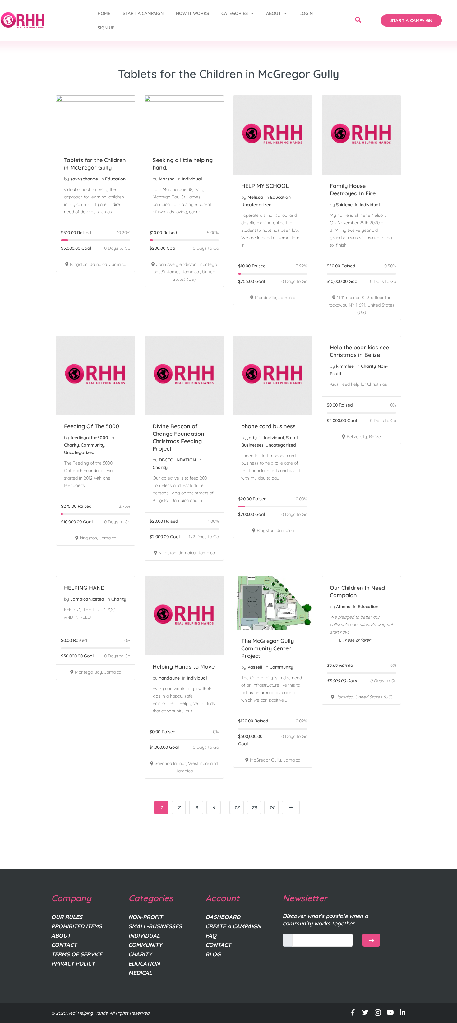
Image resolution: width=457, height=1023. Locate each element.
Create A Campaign (233, 926)
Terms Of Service (76, 954)
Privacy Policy (73, 963)
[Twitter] (365, 1012)
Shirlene (344, 204)
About (273, 13)
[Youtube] (390, 1012)
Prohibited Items (76, 926)
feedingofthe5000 (89, 437)
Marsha (167, 179)
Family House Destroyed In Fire (353, 189)
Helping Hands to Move (184, 666)
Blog (213, 954)
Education (115, 179)
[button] (358, 20)
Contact (64, 944)
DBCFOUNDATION (177, 460)
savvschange (84, 179)
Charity (71, 445)
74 (271, 807)
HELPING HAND (84, 587)
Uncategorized (256, 204)
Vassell (254, 667)
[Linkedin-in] (402, 1012)
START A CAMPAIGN (143, 13)
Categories (234, 13)
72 (236, 807)
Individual (192, 179)
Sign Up (106, 27)
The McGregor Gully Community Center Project (267, 648)
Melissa (255, 197)
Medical (140, 972)
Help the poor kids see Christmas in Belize (359, 351)
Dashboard (222, 917)
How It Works (192, 13)
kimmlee (345, 366)
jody (252, 437)
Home (104, 13)
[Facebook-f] (353, 1012)
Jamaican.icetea (87, 599)
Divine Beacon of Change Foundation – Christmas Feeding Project (181, 437)
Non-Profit (145, 917)
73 (254, 807)
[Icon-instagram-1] (378, 1012)
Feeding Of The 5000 (91, 426)
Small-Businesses (155, 926)
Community (92, 445)
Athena (343, 606)
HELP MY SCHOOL (265, 185)
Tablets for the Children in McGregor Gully (95, 164)
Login (306, 13)
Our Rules (66, 917)
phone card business (268, 426)
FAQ (210, 935)
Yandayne (169, 678)
